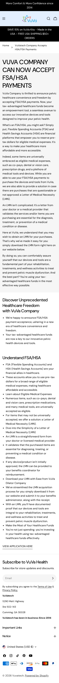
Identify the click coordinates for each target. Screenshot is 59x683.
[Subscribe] (52, 578)
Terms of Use (45, 586)
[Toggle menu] (3, 18)
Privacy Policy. (10, 590)
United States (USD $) (20, 646)
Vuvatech (18, 675)
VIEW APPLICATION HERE (17, 546)
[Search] (48, 18)
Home (5, 45)
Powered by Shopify (37, 675)
